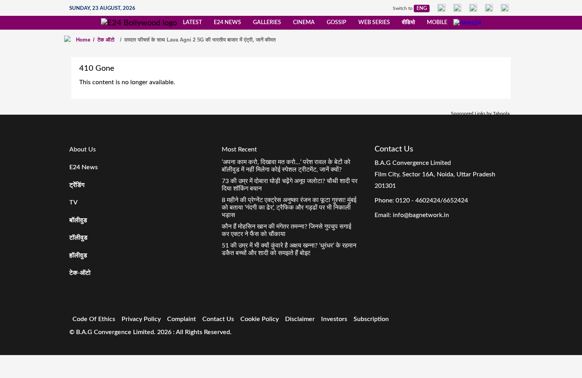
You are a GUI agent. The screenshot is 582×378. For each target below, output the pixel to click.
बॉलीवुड (78, 220)
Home (83, 40)
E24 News (227, 22)
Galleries (267, 22)
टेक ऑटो (103, 40)
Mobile (437, 22)
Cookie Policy (259, 319)
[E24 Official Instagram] (457, 8)
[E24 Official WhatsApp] (489, 8)
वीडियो (408, 22)
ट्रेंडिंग (76, 185)
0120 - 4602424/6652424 (432, 200)
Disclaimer (300, 319)
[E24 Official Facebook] (441, 8)
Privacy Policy (141, 319)
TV (73, 202)
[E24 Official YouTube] (505, 8)
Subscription (371, 319)
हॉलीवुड (78, 255)
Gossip (336, 22)
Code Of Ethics (93, 319)
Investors (334, 319)
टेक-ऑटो (80, 273)
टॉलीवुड (78, 237)
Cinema (304, 22)
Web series (374, 22)
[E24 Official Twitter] (473, 8)
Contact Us (218, 319)
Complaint (181, 319)
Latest (192, 22)
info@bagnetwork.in (421, 215)
